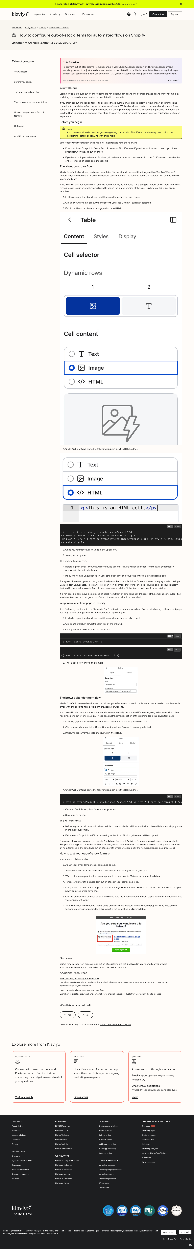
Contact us (158, 14)
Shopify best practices (59, 27)
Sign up (175, 14)
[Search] (134, 14)
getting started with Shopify (124, 132)
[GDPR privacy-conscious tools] (176, 1210)
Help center (17, 27)
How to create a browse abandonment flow (82, 990)
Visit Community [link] (24, 1096)
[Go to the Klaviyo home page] (20, 14)
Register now (128, 4)
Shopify (42, 27)
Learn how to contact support (115, 1024)
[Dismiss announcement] (181, 4)
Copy (177, 526)
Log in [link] (135, 1096)
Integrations (30, 27)
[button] (121, 680)
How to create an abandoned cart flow (79, 978)
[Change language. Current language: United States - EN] (129, 14)
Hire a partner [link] (81, 1096)
